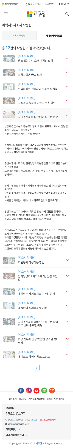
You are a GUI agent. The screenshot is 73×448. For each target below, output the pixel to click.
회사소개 (12, 399)
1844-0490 (15, 414)
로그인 (50, 4)
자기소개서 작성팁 (54, 35)
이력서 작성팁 (19, 35)
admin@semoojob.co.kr (18, 424)
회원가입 (64, 4)
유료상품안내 (34, 4)
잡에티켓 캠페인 (12, 4)
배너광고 (22, 399)
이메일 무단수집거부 (55, 399)
